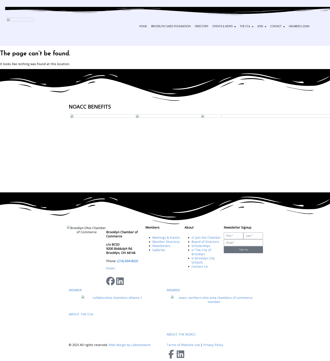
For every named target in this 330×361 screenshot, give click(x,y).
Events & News (222, 26)
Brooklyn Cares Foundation (171, 26)
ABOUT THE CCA (81, 314)
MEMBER (75, 290)
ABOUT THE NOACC (181, 334)
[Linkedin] (120, 281)
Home (143, 26)
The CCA (245, 26)
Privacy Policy (213, 345)
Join (260, 26)
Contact (276, 26)
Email (110, 268)
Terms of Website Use (183, 345)
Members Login (299, 26)
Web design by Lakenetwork (130, 345)
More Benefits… (80, 185)
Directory (201, 26)
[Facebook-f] (171, 354)
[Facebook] (110, 281)
